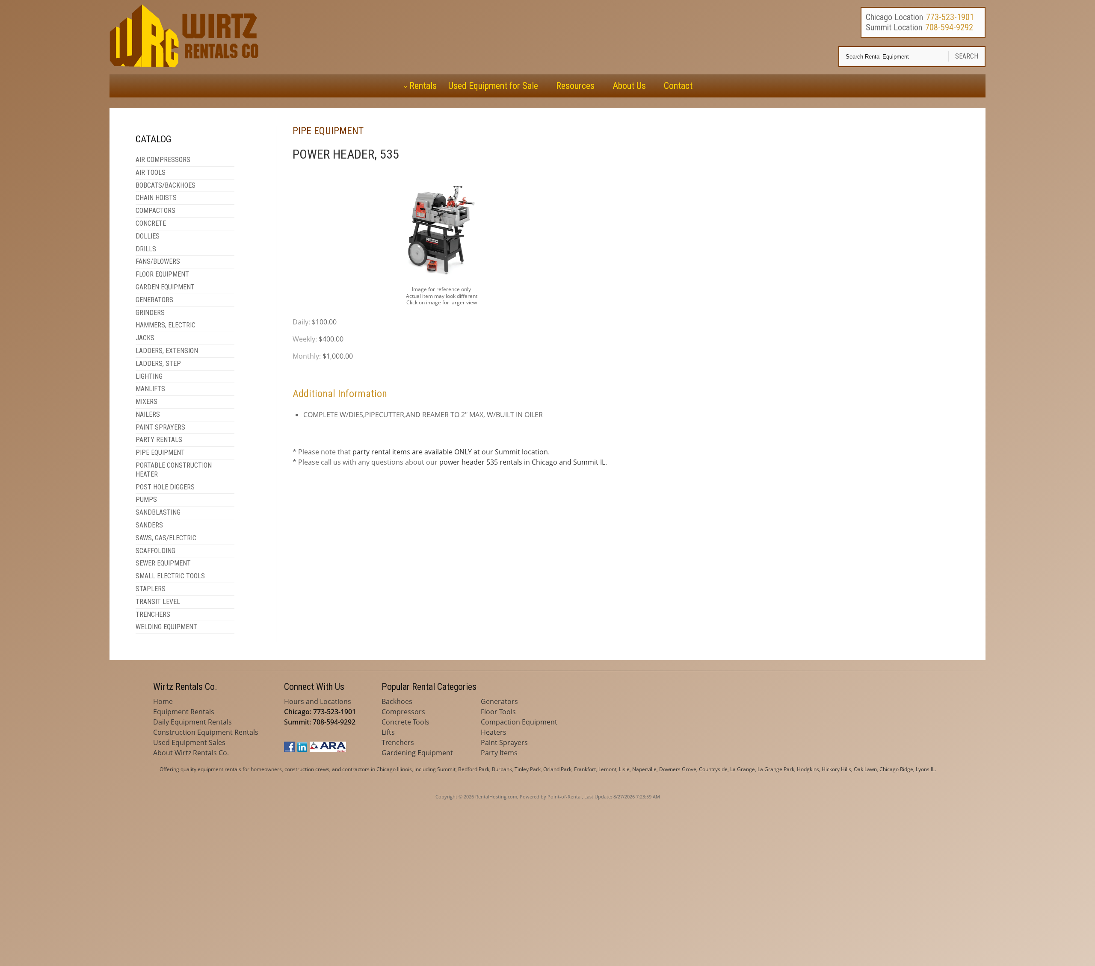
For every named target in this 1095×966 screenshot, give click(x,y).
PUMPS (146, 499)
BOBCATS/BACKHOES (165, 185)
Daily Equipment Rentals (192, 722)
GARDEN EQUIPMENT (165, 287)
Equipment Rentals (183, 711)
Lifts (388, 732)
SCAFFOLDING (155, 551)
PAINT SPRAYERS (160, 427)
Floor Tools (498, 711)
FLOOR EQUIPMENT (162, 274)
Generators (499, 701)
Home (163, 701)
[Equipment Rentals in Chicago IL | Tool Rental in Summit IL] (186, 65)
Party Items (499, 752)
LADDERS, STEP (158, 363)
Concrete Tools (405, 722)
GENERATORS (154, 300)
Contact (678, 85)
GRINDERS (150, 313)
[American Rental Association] (328, 749)
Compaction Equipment (519, 722)
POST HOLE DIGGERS (165, 487)
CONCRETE (151, 223)
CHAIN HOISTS (156, 198)
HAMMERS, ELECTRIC (165, 325)
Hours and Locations (317, 701)
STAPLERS (151, 589)
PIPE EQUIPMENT (160, 452)
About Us (629, 85)
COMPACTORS (155, 210)
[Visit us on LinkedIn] (302, 749)
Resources (575, 85)
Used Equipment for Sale (493, 85)
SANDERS (149, 525)
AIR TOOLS (151, 172)
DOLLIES (148, 236)
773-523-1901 (950, 17)
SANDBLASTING (158, 512)
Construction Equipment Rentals (205, 732)
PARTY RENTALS (159, 440)
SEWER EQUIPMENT (163, 563)
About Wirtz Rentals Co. (191, 752)
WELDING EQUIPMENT (166, 627)
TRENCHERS (153, 614)
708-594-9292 (949, 27)
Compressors (403, 711)
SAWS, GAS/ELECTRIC (166, 538)
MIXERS (146, 402)
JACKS (145, 338)
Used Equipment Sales (189, 742)
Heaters (493, 732)
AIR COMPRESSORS (163, 160)
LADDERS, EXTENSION (167, 351)
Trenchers (398, 742)
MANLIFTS (150, 389)
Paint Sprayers (504, 742)
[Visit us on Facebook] (289, 749)
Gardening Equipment (417, 752)
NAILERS (148, 414)
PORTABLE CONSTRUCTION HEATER (174, 469)
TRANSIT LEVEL (158, 602)
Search (966, 56)
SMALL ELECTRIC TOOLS (170, 576)
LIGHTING (149, 376)
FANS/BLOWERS (158, 261)
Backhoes (397, 701)
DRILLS (146, 249)
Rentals (423, 85)
